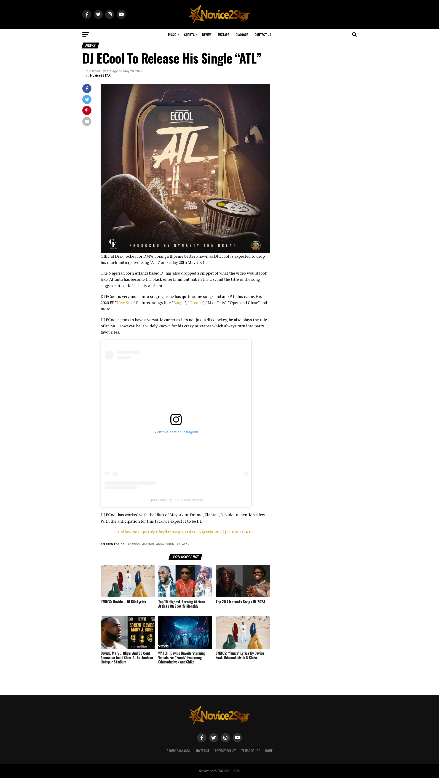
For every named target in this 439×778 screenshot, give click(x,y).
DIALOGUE (242, 34)
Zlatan (184, 544)
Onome (196, 302)
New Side (125, 302)
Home (269, 750)
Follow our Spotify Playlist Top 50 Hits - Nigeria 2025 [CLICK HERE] (185, 532)
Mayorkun (166, 544)
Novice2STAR (100, 75)
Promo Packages (178, 750)
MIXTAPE (223, 34)
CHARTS (189, 34)
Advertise (202, 750)
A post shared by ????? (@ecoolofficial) (175, 500)
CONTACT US (262, 34)
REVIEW (206, 34)
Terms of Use (250, 750)
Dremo (149, 544)
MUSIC (172, 34)
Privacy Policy (225, 750)
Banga (179, 302)
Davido (134, 544)
